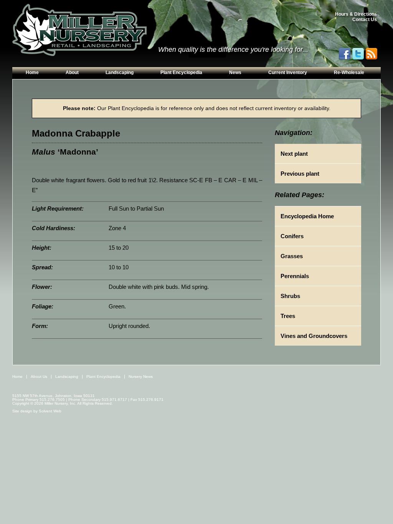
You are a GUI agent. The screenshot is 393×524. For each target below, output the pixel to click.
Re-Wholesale (349, 72)
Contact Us (364, 19)
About (72, 72)
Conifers (292, 236)
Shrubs (290, 296)
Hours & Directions (356, 14)
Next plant (294, 153)
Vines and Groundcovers (314, 336)
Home (32, 72)
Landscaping (120, 72)
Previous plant (300, 173)
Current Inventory (287, 72)
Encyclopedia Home (307, 216)
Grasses (292, 256)
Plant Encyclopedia (181, 72)
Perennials (295, 276)
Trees (288, 316)
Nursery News (141, 376)
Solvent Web (50, 411)
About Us (39, 376)
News (235, 72)
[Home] (79, 30)
